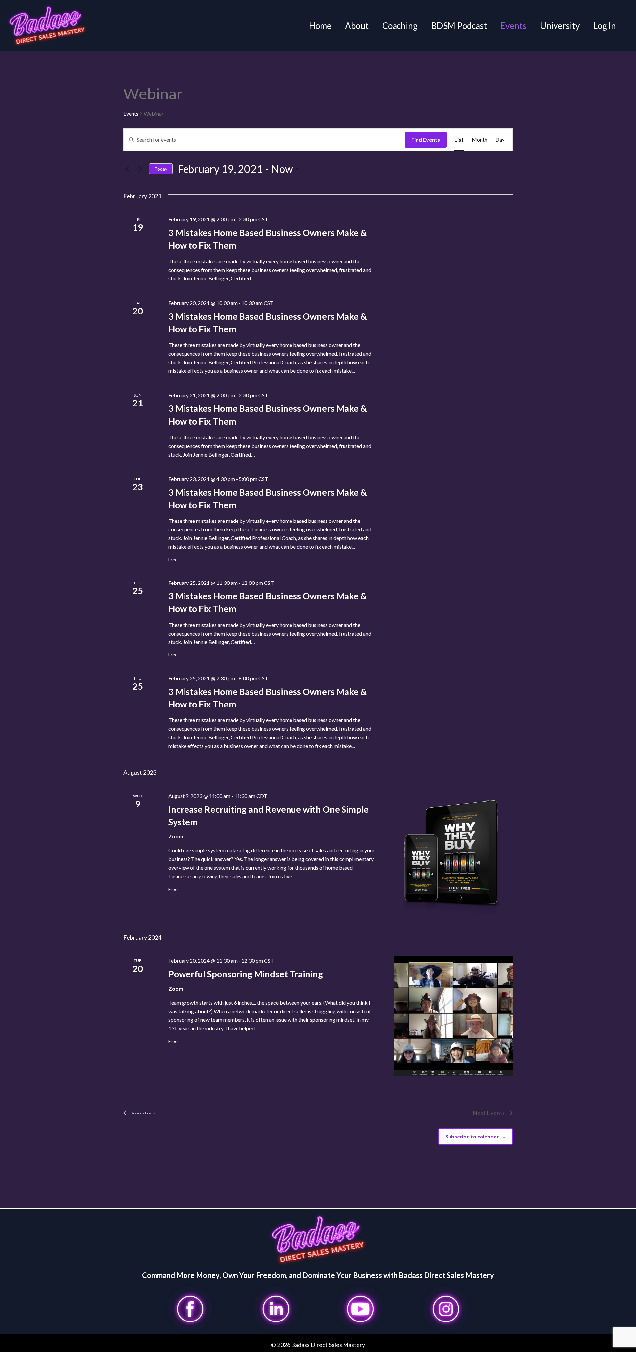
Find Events (425, 139)
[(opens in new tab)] (190, 1308)
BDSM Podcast (459, 25)
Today (160, 169)
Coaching (400, 25)
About (357, 25)
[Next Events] (140, 169)
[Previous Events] (127, 169)
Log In (604, 25)
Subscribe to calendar (472, 1136)
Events (513, 25)
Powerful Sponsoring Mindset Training (245, 973)
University (560, 25)
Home (320, 25)
